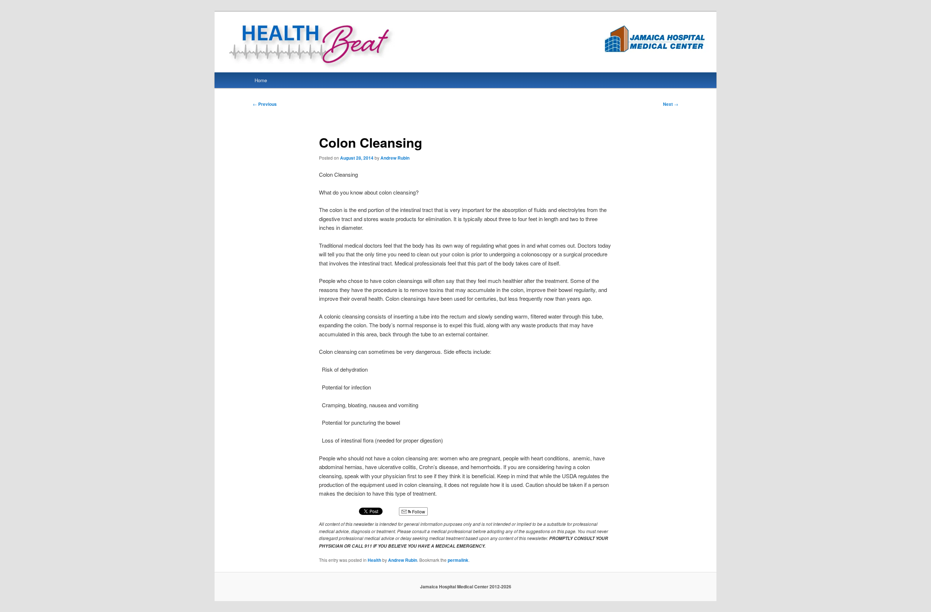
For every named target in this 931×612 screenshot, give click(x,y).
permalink (458, 560)
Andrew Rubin (394, 158)
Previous (265, 104)
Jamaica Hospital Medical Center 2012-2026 (465, 586)
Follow (418, 511)
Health (374, 560)
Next (670, 104)
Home (261, 80)
